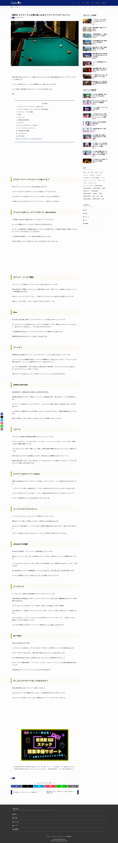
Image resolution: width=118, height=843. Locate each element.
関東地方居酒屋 (96, 198)
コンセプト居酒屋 (95, 177)
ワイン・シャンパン (88, 185)
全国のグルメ (86, 191)
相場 (98, 196)
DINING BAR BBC (24, 120)
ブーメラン (22, 117)
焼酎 (94, 196)
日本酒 (100, 193)
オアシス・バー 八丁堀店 (26, 112)
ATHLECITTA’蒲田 (24, 130)
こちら (73, 769)
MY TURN (21, 136)
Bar (13, 17)
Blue (20, 114)
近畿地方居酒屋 (87, 198)
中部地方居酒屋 (87, 188)
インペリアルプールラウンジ (27, 128)
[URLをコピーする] (73, 786)
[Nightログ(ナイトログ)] (16, 2)
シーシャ (103, 177)
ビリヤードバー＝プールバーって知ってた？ (31, 106)
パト (95, 180)
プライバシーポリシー (52, 836)
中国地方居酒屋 (98, 185)
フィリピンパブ (92, 183)
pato (92, 172)
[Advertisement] (44, 158)
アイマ (101, 172)
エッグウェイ (22, 133)
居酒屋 (86, 223)
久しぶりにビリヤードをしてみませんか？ (31, 138)
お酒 (86, 213)
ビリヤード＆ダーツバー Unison (28, 125)
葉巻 (102, 196)
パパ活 (99, 180)
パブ (104, 180)
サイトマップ (62, 836)
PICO (96, 172)
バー (91, 180)
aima (84, 172)
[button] (16, 786)
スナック (85, 180)
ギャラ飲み (86, 177)
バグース (21, 122)
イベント (85, 175)
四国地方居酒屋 (87, 193)
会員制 (103, 188)
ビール (85, 183)
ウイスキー (92, 175)
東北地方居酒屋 (87, 196)
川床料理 (95, 193)
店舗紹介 (69, 836)
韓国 (103, 198)
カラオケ (99, 175)
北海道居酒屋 (95, 191)
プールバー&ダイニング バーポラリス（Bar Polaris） (34, 109)
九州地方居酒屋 (96, 188)
